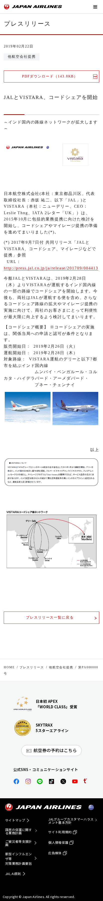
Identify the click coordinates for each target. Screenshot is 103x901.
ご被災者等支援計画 (18, 843)
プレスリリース (32, 667)
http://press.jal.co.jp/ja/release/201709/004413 (51, 268)
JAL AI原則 (13, 873)
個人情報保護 (58, 842)
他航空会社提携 (61, 667)
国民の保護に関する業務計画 (18, 831)
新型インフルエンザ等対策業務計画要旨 (18, 859)
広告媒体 (55, 853)
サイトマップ (15, 820)
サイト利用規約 (60, 832)
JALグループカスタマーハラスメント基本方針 (71, 821)
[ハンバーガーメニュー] (95, 6)
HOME (9, 667)
